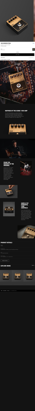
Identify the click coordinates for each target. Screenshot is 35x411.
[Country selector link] (33, 2)
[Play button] (17, 148)
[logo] (3, 3)
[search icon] (28, 4)
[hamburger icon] (33, 4)
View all (33, 265)
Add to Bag (17, 54)
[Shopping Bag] (31, 4)
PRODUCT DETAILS (5, 260)
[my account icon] (30, 4)
